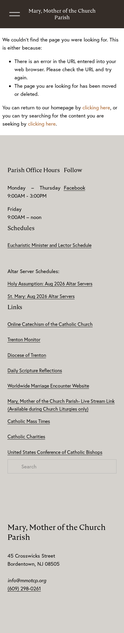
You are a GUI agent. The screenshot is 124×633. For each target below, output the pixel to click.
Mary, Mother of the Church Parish (62, 14)
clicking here (96, 107)
